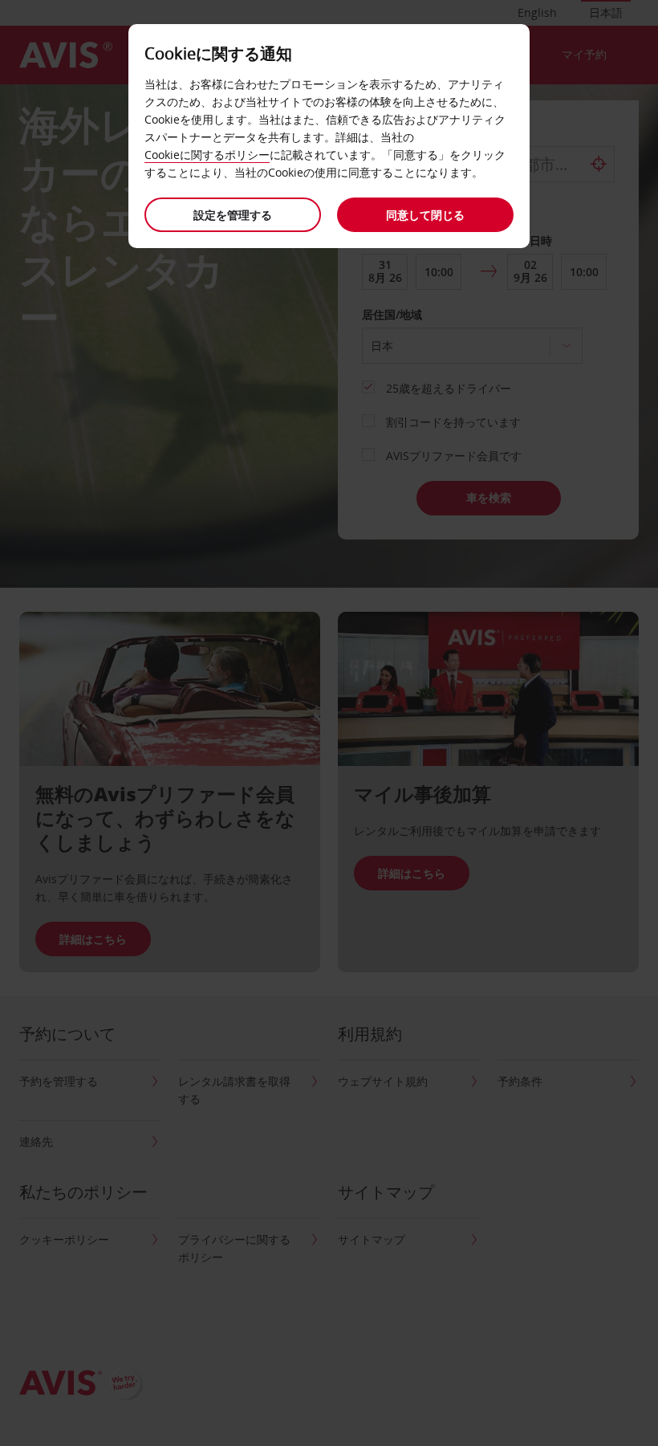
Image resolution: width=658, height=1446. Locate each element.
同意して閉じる (425, 214)
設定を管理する (232, 214)
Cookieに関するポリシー (207, 154)
